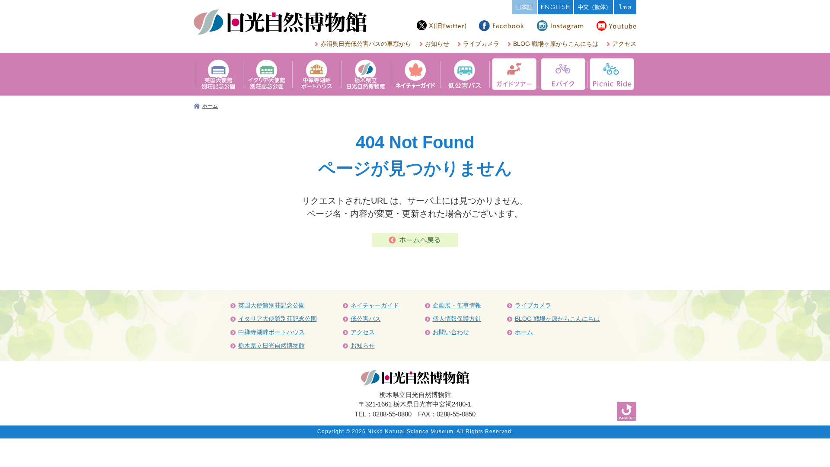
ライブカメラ (481, 43)
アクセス (624, 43)
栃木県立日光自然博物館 (271, 345)
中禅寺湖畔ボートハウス (271, 332)
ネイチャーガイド (375, 305)
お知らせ (437, 43)
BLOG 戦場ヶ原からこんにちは (555, 43)
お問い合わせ (451, 332)
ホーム (210, 106)
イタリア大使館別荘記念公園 (277, 318)
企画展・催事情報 (457, 305)
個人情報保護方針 (457, 318)
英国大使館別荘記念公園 (271, 305)
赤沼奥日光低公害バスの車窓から (365, 43)
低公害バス (366, 318)
